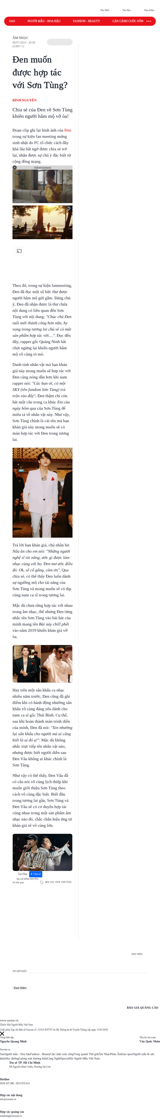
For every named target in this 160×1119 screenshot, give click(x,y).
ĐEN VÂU (49, 882)
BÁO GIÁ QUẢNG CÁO (142, 1007)
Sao (12, 21)
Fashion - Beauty (86, 21)
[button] (59, 42)
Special (64, 1058)
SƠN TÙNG (66, 882)
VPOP (57, 882)
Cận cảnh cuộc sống (128, 21)
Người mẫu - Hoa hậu (44, 21)
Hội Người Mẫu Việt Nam (84, 1058)
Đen (67, 130)
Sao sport (127, 1054)
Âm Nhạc (20, 38)
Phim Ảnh (116, 1054)
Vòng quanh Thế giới (86, 1054)
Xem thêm (20, 988)
